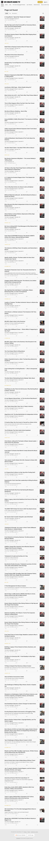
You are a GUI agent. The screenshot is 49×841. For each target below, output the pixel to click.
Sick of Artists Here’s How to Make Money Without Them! (20, 760)
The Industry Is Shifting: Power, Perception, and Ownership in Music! (21, 248)
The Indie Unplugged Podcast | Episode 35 (14, 416)
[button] (2, 4)
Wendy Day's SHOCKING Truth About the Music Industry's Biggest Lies (20, 819)
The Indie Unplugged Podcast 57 (12, 18)
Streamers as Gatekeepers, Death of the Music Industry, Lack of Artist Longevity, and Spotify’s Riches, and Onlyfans (21, 695)
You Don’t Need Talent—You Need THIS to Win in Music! (19, 147)
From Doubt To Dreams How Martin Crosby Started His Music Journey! (21, 451)
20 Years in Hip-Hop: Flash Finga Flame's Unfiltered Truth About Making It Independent (20, 168)
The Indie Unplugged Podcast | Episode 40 (14, 352)
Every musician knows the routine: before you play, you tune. (18, 424)
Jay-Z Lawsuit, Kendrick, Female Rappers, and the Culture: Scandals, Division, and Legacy (20, 769)
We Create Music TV (12, 20)
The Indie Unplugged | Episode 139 (12, 229)
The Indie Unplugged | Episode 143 (12, 149)
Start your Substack (21, 835)
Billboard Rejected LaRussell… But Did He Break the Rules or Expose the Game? (20, 195)
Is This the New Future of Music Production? (14, 678)
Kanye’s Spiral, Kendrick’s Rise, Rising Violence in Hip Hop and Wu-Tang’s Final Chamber (21, 604)
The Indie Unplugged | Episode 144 (12, 112)
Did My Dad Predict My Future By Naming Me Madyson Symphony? (19, 490)
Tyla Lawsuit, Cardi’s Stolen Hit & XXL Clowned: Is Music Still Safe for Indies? (21, 460)
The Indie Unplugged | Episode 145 (12, 97)
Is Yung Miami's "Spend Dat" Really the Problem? (18, 17)
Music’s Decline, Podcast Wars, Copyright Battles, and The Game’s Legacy (20, 720)
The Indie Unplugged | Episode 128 (12, 650)
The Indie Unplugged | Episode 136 (12, 344)
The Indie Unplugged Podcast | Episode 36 (14, 400)
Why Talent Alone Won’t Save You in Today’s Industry (19, 406)
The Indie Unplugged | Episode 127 (12, 659)
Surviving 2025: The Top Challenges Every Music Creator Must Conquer (20, 741)
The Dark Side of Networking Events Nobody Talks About (20, 378)
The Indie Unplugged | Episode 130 (12, 540)
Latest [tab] (6, 13)
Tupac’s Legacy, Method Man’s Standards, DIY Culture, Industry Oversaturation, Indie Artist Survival (19, 797)
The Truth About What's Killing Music (15, 351)
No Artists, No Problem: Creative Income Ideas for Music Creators (19, 762)
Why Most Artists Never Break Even (14, 54)
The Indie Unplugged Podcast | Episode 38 (14, 362)
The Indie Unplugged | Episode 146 (12, 65)
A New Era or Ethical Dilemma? (11, 557)
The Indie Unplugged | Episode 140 (12, 217)
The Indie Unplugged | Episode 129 (12, 637)
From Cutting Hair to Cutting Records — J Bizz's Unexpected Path (21, 369)
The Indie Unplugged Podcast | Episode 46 (14, 239)
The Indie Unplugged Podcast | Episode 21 (14, 697)
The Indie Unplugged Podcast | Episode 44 (14, 260)
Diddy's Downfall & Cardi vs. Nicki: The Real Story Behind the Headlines (21, 359)
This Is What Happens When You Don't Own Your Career (19, 103)
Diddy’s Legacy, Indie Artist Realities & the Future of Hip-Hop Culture (21, 500)
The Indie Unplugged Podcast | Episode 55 (14, 78)
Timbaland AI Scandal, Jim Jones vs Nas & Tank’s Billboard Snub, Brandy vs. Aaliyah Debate (20, 528)
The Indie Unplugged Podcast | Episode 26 (14, 576)
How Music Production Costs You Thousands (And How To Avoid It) (20, 270)
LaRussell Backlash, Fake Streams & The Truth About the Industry (20, 139)
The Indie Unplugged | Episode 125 (12, 705)
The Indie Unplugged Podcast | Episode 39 (14, 379)
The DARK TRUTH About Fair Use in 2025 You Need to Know (20, 508)
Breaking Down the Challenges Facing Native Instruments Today (19, 713)
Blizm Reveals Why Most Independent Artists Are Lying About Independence (21, 205)
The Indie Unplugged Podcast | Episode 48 (14, 188)
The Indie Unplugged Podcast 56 (12, 56)
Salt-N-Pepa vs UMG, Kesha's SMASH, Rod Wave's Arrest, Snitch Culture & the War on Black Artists (20, 594)
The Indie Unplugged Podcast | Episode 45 (14, 251)
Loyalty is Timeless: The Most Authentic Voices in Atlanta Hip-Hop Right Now (21, 303)
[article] (24, 19)
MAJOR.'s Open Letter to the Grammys (15, 321)
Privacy (25, 832)
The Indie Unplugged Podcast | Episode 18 (14, 754)
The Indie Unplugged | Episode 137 (12, 305)
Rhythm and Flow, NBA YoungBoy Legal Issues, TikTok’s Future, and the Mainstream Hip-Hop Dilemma (21, 751)
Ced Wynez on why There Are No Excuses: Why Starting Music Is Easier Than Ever (21, 389)
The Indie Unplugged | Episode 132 (12, 493)
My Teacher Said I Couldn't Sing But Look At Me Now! (19, 516)
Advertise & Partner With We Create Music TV (17, 778)
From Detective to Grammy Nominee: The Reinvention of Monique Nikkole (20, 537)
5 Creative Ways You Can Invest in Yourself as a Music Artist (21, 422)
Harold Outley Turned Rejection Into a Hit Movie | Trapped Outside (20, 63)
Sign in (45, 2)
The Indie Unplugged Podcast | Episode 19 (14, 733)
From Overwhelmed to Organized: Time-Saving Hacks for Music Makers (20, 587)
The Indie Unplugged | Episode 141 (12, 207)
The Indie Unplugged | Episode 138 (12, 283)
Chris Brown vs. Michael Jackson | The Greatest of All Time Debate (20, 312)
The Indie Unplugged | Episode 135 (12, 371)
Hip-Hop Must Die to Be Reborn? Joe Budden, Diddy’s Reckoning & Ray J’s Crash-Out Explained (19, 290)
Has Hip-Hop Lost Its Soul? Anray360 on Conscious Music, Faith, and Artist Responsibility (20, 25)
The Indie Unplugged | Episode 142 (12, 171)
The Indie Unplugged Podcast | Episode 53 (14, 105)
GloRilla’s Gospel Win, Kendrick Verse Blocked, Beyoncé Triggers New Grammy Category (19, 547)
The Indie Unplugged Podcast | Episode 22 (14, 625)
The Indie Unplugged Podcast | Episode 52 (14, 122)
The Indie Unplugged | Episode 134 (12, 392)
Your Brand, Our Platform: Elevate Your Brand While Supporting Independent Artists (19, 780)
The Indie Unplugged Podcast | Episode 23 (14, 616)
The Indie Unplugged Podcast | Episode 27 (14, 567)
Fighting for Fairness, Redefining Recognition (14, 323)
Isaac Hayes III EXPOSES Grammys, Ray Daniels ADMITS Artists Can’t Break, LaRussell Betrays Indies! (19, 236)
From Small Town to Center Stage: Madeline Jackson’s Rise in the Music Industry (21, 635)
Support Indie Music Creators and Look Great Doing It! (17, 812)
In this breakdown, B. (9, 161)
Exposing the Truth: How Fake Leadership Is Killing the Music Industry (21, 481)
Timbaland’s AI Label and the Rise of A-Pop (16, 556)
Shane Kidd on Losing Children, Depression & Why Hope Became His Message (20, 214)
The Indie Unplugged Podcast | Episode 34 (14, 432)
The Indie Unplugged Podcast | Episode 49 (14, 180)
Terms (28, 832)
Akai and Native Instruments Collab (14, 676)
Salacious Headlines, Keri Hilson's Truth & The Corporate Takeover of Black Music (20, 613)
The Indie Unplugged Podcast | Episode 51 (14, 131)
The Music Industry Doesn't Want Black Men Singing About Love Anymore (20, 35)
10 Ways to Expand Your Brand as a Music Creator (18, 666)
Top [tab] (10, 13)
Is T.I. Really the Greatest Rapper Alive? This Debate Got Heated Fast (19, 178)
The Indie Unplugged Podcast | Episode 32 (14, 463)
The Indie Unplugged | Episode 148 (12, 37)
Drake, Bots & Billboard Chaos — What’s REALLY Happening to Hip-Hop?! (21, 330)
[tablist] (11, 13)
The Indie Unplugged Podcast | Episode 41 (14, 332)
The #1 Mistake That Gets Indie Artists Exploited (17, 430)
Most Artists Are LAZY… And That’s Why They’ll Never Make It (21, 95)
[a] (42, 18)
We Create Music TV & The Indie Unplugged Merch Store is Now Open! (20, 809)
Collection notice (34, 832)
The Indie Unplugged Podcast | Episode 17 (14, 771)
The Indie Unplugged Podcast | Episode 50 (14, 141)
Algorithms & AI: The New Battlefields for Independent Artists (21, 414)
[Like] (5, 22)
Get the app (30, 835)
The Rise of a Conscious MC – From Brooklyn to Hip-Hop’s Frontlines (20, 657)
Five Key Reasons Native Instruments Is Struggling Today (20, 711)
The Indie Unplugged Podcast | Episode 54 (14, 89)
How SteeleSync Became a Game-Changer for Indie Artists (20, 703)
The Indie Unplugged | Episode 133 (12, 453)
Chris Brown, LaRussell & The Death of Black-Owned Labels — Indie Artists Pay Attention (21, 441)
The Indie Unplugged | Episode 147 (12, 48)
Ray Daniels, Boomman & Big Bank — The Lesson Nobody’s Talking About (20, 159)
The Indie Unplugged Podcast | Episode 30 (14, 502)
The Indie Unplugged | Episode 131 (12, 518)
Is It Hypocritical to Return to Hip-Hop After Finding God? (20, 472)
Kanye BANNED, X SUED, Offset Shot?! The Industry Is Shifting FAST (21, 120)
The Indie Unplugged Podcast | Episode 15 (14, 799)
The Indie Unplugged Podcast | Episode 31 (14, 474)
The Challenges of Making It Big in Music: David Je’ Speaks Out (20, 685)
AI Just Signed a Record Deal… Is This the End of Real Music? (21, 398)
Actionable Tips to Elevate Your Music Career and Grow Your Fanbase (20, 667)
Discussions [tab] (14, 13)
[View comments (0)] (16, 22)
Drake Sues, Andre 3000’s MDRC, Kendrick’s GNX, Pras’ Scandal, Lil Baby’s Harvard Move (19, 787)
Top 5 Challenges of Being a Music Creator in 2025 (18, 740)
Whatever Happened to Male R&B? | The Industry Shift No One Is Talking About (21, 75)
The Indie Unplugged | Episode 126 (12, 687)
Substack (18, 838)
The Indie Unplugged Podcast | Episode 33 (14, 444)
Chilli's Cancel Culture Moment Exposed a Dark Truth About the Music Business (21, 129)
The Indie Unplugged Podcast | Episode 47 (14, 198)
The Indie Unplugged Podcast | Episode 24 (14, 606)
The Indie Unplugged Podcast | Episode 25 (14, 597)
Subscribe (40, 2)
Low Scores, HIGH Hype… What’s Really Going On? (18, 87)
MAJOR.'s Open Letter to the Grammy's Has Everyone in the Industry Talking (20, 342)
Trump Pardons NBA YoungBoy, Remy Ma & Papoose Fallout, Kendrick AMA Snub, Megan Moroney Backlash (20, 574)
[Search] (43, 13)
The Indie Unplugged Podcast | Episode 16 (14, 790)
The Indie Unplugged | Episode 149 (12, 28)
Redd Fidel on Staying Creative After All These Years (19, 46)
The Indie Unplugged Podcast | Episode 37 (14, 408)
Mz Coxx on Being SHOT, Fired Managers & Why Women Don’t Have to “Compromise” (21, 227)
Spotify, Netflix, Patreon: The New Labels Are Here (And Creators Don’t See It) (19, 258)
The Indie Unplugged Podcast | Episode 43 (14, 293)
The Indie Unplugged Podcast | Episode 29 (14, 530)
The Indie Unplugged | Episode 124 (12, 821)
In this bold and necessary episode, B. (13, 483)
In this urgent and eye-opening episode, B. (14, 510)
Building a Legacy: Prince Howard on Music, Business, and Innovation (20, 647)
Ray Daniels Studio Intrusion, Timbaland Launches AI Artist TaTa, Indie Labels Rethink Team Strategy (20, 564)
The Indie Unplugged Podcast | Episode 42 (14, 315)
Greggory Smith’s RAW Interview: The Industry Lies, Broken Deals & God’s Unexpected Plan (20, 281)
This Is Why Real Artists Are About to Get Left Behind (19, 187)
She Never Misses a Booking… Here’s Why (16, 111)
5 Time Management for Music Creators (15, 585)
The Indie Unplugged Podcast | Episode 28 (14, 549)
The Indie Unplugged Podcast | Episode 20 (14, 722)
